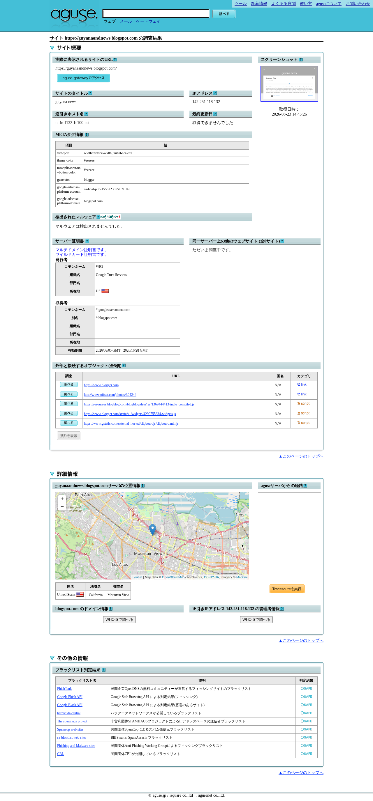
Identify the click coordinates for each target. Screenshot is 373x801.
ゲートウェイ (148, 21)
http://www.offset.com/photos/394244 (110, 395)
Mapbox (242, 577)
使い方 (306, 3)
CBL (60, 754)
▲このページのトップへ (301, 456)
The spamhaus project (72, 721)
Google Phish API (69, 697)
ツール (241, 3)
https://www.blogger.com (101, 385)
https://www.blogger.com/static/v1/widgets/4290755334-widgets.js (130, 414)
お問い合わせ (358, 3)
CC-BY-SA (211, 577)
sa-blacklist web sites (71, 738)
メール (126, 21)
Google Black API (69, 705)
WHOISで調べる (119, 619)
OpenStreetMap (173, 577)
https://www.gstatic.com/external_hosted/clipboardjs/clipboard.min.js (131, 423)
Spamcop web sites (70, 729)
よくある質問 (283, 3)
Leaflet (137, 577)
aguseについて (329, 3)
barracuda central (68, 713)
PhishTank (64, 689)
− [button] (62, 507)
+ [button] (62, 499)
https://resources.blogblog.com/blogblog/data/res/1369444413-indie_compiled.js (139, 404)
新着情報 (259, 3)
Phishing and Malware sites (76, 746)
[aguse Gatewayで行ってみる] (83, 78)
